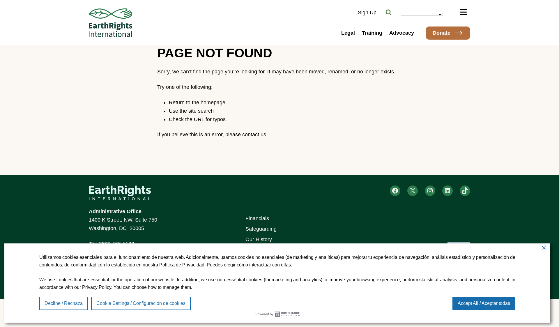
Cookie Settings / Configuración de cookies (140, 303)
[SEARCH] (388, 12)
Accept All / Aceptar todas (484, 303)
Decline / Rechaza (64, 303)
